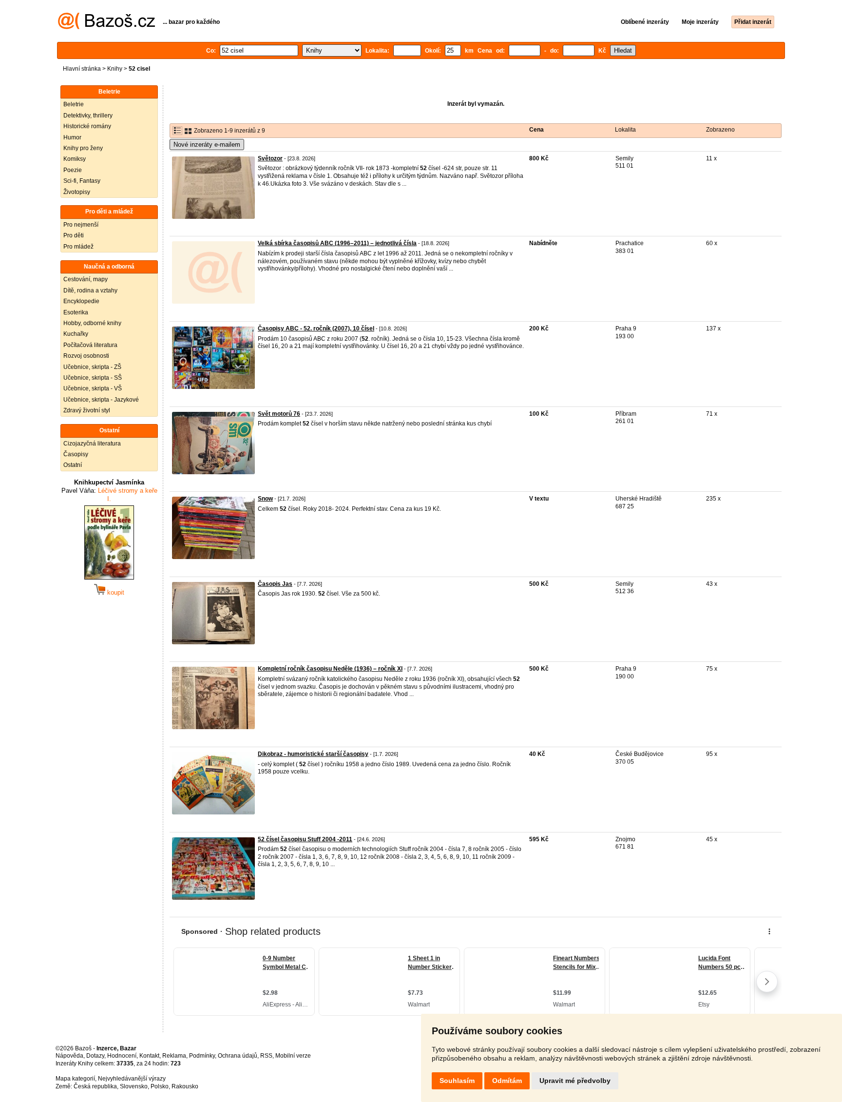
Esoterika (75, 312)
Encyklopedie (81, 301)
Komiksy (74, 158)
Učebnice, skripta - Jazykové (101, 399)
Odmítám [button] (507, 1080)
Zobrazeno (720, 129)
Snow (265, 498)
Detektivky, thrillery (88, 115)
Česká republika (95, 1086)
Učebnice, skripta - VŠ (92, 388)
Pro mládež (78, 246)
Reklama (174, 1055)
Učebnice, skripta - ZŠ (92, 367)
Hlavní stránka (82, 68)
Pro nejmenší (80, 224)
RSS (266, 1055)
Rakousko (185, 1086)
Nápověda (69, 1055)
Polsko (160, 1086)
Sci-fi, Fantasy (81, 180)
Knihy (114, 68)
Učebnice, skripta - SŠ (92, 377)
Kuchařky (75, 333)
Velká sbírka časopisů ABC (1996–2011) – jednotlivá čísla (337, 243)
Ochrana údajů (237, 1055)
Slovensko (134, 1086)
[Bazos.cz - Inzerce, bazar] (106, 27)
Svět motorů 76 (279, 413)
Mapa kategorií (75, 1078)
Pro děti (73, 235)
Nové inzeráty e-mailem (206, 144)
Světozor (270, 158)
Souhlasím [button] (457, 1080)
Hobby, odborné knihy (92, 323)
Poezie (72, 170)
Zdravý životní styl (86, 410)
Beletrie (73, 104)
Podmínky (202, 1055)
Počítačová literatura (90, 345)
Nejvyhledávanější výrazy (132, 1078)
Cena (536, 129)
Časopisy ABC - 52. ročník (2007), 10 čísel (316, 328)
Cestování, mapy (85, 279)
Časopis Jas (275, 583)
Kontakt (149, 1055)
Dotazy (95, 1055)
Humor (72, 137)
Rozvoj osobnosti (86, 355)
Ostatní (72, 465)
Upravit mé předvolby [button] (575, 1080)
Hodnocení (121, 1055)
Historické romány (87, 126)
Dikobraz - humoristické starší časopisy (313, 754)
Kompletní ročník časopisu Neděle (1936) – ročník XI (330, 668)
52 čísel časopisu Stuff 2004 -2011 (305, 839)
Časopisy (75, 454)
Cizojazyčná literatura (92, 443)
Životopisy (76, 192)
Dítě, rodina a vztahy (90, 290)
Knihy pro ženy (83, 148)
